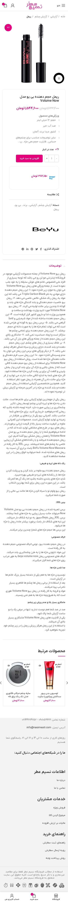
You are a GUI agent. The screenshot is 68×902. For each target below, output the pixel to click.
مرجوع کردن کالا (57, 815)
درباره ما (61, 780)
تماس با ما (59, 788)
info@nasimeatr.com (39, 727)
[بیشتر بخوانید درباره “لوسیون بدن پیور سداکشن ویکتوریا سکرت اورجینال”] (40, 666)
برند (25, 205)
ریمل (28, 16)
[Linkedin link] (27, 249)
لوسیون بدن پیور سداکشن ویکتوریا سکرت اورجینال (49, 696)
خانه (62, 16)
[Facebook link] (41, 249)
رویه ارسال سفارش (55, 850)
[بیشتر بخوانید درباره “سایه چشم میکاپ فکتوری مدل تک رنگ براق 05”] (8, 666)
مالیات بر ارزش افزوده (53, 823)
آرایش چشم (40, 16)
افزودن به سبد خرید (29, 158)
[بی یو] (45, 229)
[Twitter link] (36, 249)
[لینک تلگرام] (22, 249)
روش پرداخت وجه (55, 858)
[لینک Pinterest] (32, 249)
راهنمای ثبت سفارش (54, 842)
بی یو (18, 205)
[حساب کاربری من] (12, 5)
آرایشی (53, 16)
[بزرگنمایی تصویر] (59, 78)
